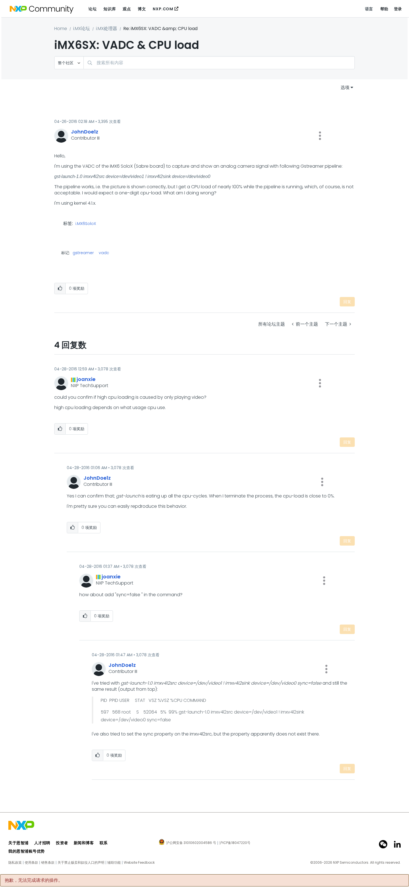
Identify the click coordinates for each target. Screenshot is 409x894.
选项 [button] (345, 87)
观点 (127, 9)
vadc (104, 253)
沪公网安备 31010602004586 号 (191, 843)
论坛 (92, 9)
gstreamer (83, 253)
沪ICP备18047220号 (234, 843)
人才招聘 (42, 843)
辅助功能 (114, 862)
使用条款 (31, 862)
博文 (142, 9)
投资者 (62, 843)
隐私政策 (15, 862)
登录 (398, 9)
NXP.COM (163, 9)
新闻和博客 (84, 843)
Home (60, 28)
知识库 (110, 9)
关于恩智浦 (18, 843)
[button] (320, 136)
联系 (104, 843)
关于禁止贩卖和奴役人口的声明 (81, 862)
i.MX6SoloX (85, 223)
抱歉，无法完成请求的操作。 (34, 880)
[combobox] (219, 62)
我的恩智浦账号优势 (26, 851)
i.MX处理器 (106, 28)
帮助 (384, 9)
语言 (369, 9)
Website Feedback (139, 862)
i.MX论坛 (81, 28)
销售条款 (48, 862)
